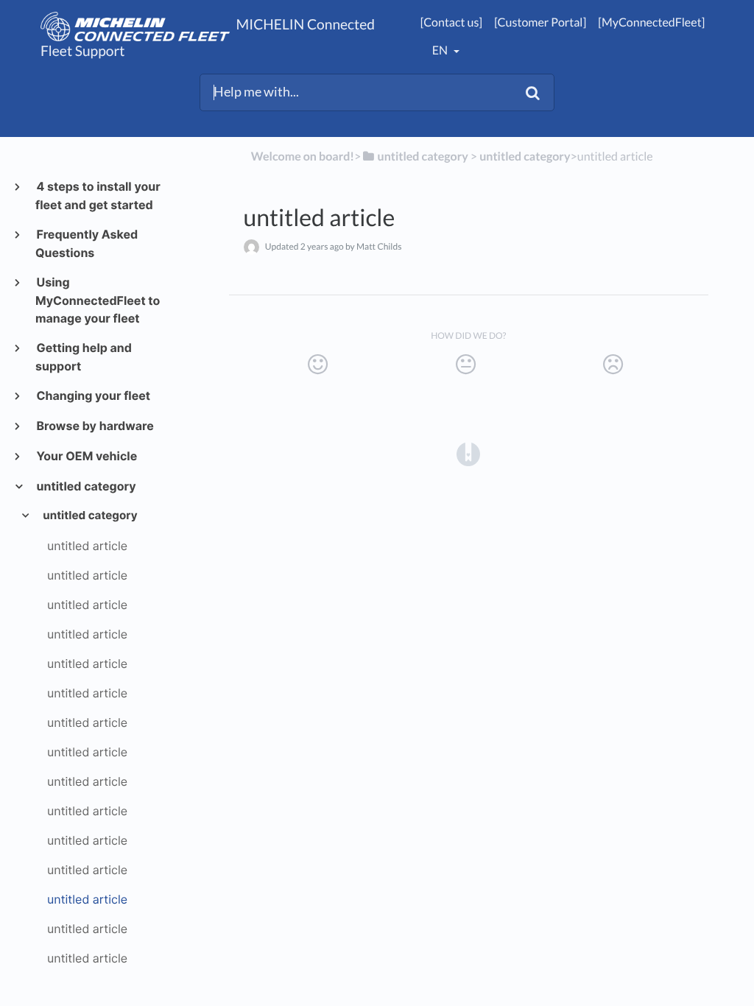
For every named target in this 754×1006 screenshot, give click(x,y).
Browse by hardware (94, 425)
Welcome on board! (302, 156)
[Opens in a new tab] (468, 453)
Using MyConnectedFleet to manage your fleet (97, 300)
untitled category (85, 486)
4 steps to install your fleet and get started (98, 195)
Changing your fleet (92, 395)
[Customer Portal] (540, 22)
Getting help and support (83, 356)
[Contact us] (451, 22)
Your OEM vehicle (86, 456)
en (441, 50)
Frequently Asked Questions (86, 243)
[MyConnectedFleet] (651, 22)
